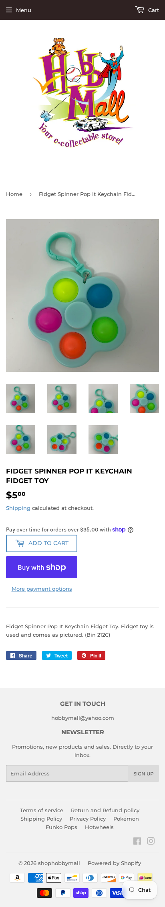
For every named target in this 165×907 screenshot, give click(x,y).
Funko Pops (61, 827)
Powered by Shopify (114, 863)
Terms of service (41, 810)
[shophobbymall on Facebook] (137, 842)
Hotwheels (99, 827)
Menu (23, 10)
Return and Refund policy (105, 810)
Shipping (18, 508)
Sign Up (143, 774)
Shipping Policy (41, 818)
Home (14, 194)
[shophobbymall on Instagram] (151, 842)
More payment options (42, 588)
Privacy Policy (88, 818)
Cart (153, 10)
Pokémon (126, 818)
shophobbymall (59, 863)
